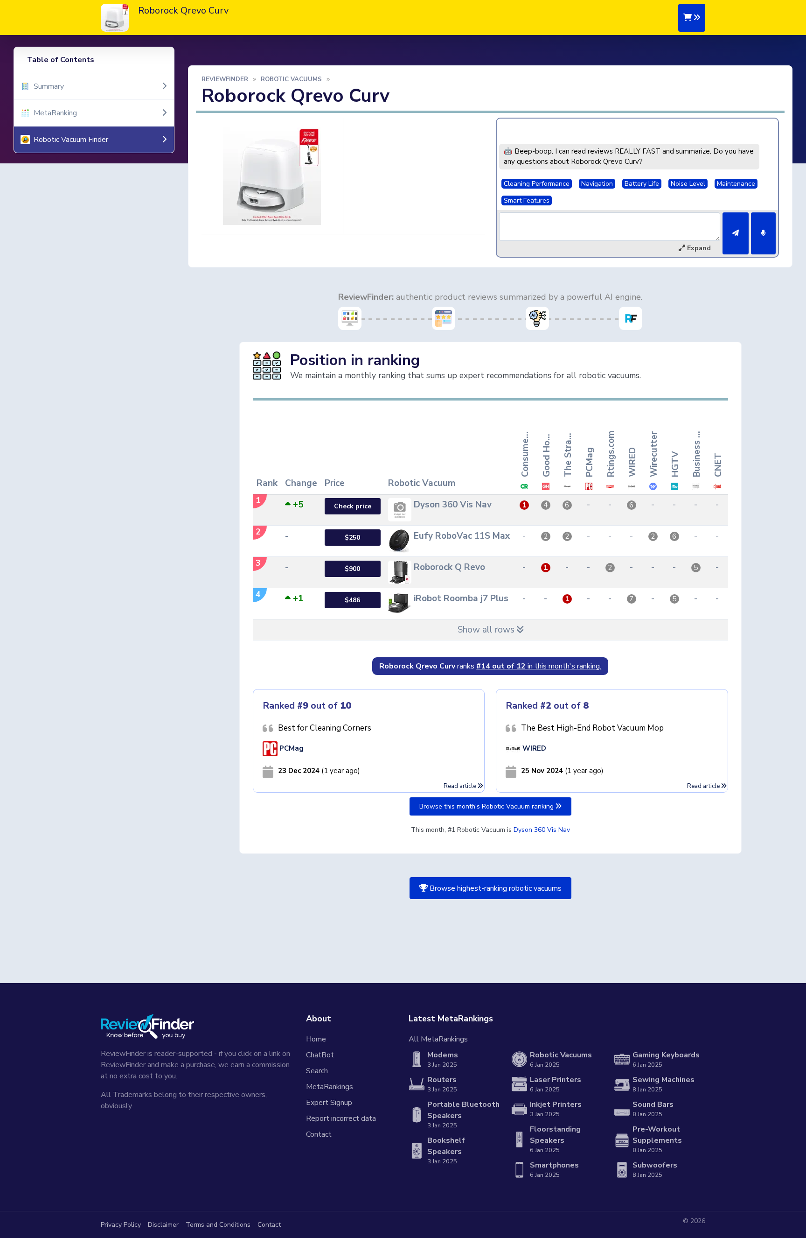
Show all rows (487, 630)
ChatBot (320, 1055)
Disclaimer (163, 1224)
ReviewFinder (225, 79)
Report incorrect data (341, 1118)
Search (317, 1071)
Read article (461, 786)
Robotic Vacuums (291, 79)
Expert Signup (329, 1102)
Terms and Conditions (218, 1224)
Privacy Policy (121, 1224)
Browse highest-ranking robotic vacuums (495, 888)
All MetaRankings (438, 1039)
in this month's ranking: (538, 666)
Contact (319, 1134)
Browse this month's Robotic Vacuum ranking (487, 806)
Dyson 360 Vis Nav (542, 829)
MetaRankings (329, 1087)
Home (316, 1039)
